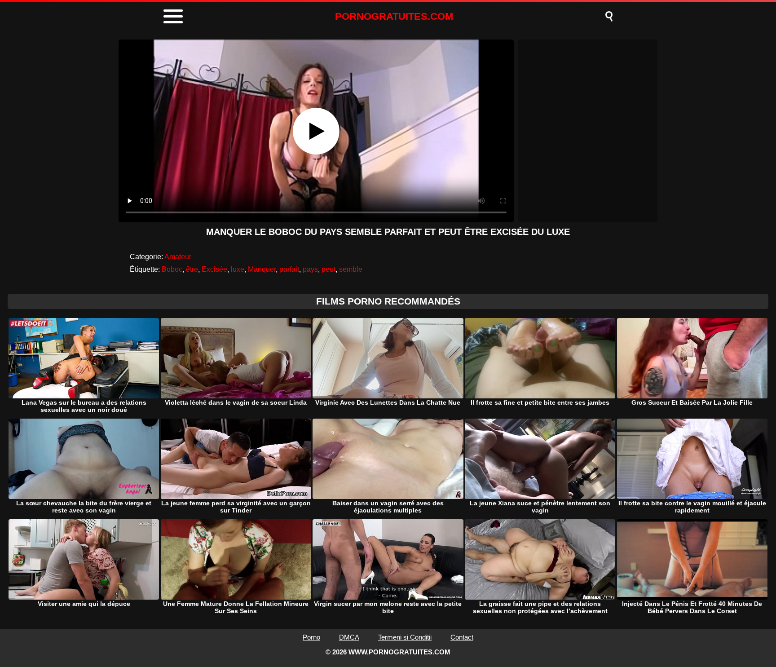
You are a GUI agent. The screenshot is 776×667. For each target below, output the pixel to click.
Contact (461, 637)
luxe (237, 269)
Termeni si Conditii (405, 637)
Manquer (262, 269)
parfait (289, 269)
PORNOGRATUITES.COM (394, 16)
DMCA (349, 637)
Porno (311, 637)
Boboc (172, 269)
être (192, 269)
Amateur (177, 257)
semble (350, 269)
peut (328, 269)
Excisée (214, 269)
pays (310, 269)
